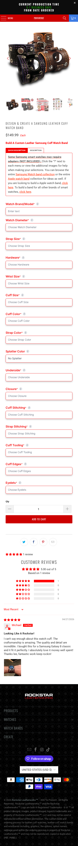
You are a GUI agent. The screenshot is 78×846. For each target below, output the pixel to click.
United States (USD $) (37, 769)
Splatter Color (39, 351)
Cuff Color (39, 314)
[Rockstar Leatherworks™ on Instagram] (42, 750)
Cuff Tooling (39, 445)
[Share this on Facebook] (34, 542)
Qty (7, 501)
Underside (39, 370)
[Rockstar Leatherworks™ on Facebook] (35, 750)
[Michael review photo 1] (12, 667)
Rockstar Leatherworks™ (25, 800)
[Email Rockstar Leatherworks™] (29, 750)
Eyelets (39, 483)
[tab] (17, 150)
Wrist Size (39, 276)
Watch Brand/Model (31, 204)
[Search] (64, 18)
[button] (14, 554)
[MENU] (1, 18)
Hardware (24, 257)
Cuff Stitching (32, 408)
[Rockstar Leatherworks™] (39, 18)
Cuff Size (28, 295)
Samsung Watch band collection (35, 174)
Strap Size (37, 239)
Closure (39, 389)
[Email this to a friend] (53, 542)
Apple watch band (18, 178)
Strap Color (39, 333)
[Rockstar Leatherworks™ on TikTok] (48, 750)
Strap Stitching (39, 426)
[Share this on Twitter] (24, 542)
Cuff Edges (39, 464)
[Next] (70, 58)
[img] (12, 620)
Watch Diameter (39, 220)
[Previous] (8, 58)
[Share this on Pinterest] (43, 542)
